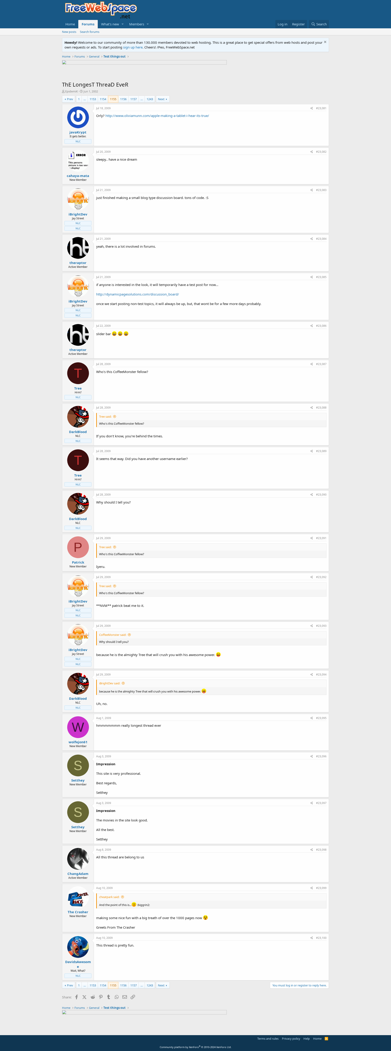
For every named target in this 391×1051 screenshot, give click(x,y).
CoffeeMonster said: (112, 635)
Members (136, 24)
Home (70, 24)
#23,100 (321, 938)
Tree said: (105, 416)
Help (306, 1038)
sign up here (133, 47)
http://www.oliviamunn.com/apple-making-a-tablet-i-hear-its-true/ (157, 115)
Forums (88, 24)
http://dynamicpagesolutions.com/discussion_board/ (137, 294)
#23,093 (321, 626)
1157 (133, 99)
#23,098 (321, 850)
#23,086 (321, 326)
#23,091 (321, 538)
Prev (70, 99)
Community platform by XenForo (195, 1047)
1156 (123, 99)
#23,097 (321, 803)
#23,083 (321, 190)
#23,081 (321, 108)
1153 (93, 99)
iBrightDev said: (109, 683)
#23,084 (321, 239)
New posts (69, 32)
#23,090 (321, 494)
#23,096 (321, 756)
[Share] (312, 108)
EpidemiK (71, 91)
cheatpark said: (109, 897)
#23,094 (321, 674)
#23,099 (321, 888)
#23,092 (321, 577)
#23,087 (321, 364)
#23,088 (321, 407)
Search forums (89, 32)
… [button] (84, 99)
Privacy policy (291, 1038)
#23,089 (321, 451)
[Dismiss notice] (325, 42)
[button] (122, 24)
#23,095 (321, 718)
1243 (150, 99)
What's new (110, 24)
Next (161, 99)
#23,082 (321, 152)
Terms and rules (268, 1038)
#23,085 (321, 277)
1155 (113, 99)
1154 (103, 99)
